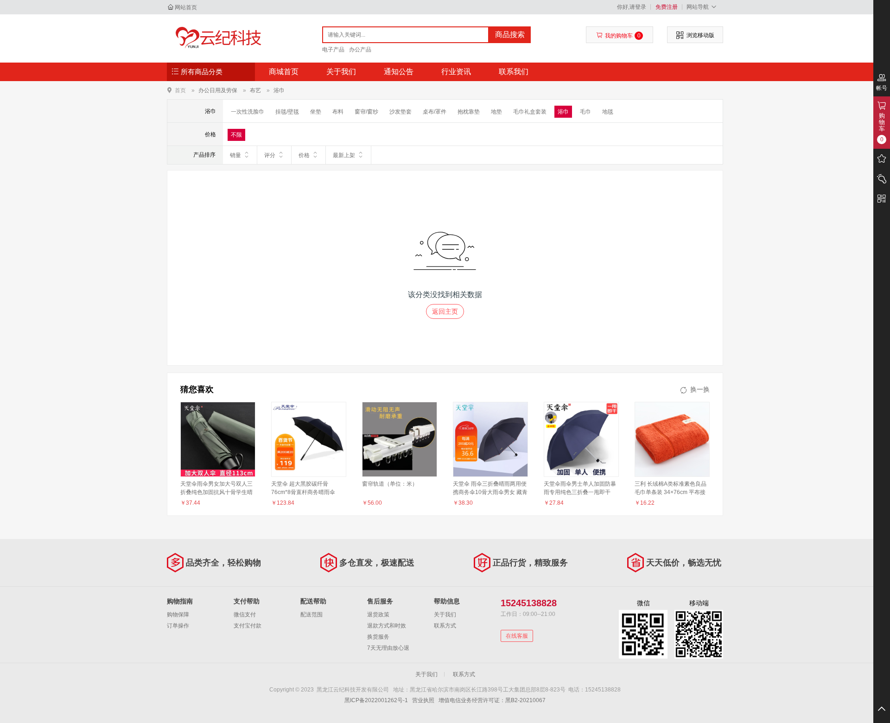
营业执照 (423, 700)
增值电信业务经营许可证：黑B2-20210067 (492, 700)
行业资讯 (456, 72)
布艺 (255, 90)
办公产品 (360, 49)
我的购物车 (623, 35)
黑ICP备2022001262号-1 (376, 700)
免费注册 (666, 7)
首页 (180, 90)
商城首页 (284, 72)
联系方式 (445, 625)
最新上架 (344, 155)
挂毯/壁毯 (287, 111)
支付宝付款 (247, 625)
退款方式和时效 (386, 625)
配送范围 (311, 614)
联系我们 (513, 72)
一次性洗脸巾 (247, 111)
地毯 (607, 111)
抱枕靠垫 (469, 111)
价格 (304, 155)
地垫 (496, 111)
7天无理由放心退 (388, 648)
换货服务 (378, 637)
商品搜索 (510, 34)
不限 (236, 135)
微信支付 (245, 614)
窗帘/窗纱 (366, 111)
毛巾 (585, 111)
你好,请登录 (631, 7)
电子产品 (333, 49)
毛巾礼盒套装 (530, 111)
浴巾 (279, 90)
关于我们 (341, 72)
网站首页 (186, 7)
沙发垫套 (400, 111)
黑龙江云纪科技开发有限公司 (216, 38)
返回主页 (445, 311)
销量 (235, 155)
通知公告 (398, 72)
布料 (337, 111)
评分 (269, 155)
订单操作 (178, 625)
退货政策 (378, 614)
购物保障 (178, 614)
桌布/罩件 (434, 111)
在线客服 (517, 636)
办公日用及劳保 (217, 90)
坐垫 (315, 111)
